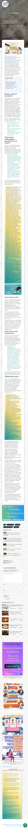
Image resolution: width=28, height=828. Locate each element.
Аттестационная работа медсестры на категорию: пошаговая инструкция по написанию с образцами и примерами (11, 774)
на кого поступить (10, 524)
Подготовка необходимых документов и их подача (11, 84)
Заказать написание (7, 766)
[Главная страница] (5, 4)
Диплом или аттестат (11, 403)
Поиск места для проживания (11, 86)
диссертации (7, 293)
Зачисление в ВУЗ (9, 85)
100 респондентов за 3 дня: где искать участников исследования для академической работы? (11, 810)
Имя (4, 584)
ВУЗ (4, 524)
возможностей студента (9, 343)
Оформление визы (9, 88)
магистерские (16, 292)
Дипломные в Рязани (16, 519)
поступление (17, 524)
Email (4, 590)
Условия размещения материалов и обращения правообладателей (14, 824)
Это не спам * (8, 598)
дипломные (7, 292)
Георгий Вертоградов (7, 773)
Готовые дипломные (7, 519)
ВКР (22, 519)
